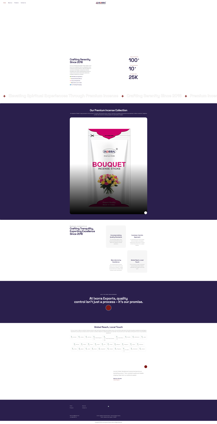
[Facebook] (207, 2)
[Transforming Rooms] (145, 212)
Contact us (23, 2)
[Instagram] (212, 2)
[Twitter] (209, 2)
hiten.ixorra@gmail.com (74, 415)
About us (10, 2)
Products (71, 407)
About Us (84, 405)
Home (4, 2)
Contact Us (84, 407)
